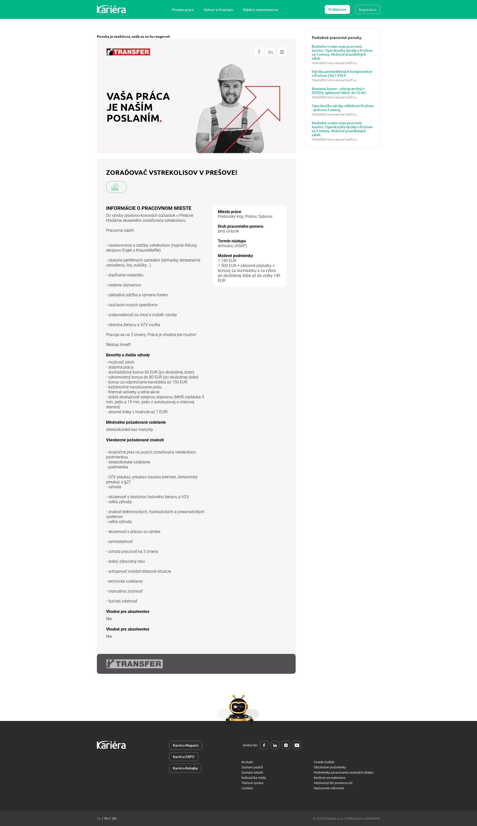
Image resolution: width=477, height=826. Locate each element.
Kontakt (247, 762)
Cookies (247, 788)
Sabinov (265, 216)
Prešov (251, 216)
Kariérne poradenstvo (330, 777)
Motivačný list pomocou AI (333, 783)
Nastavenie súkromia (329, 788)
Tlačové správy (252, 783)
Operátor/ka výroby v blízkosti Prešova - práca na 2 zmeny (342, 108)
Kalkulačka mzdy (253, 777)
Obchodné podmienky (330, 767)
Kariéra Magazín (186, 745)
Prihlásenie (337, 9)
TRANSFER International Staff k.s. (334, 63)
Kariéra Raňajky (185, 768)
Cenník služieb (324, 762)
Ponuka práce (183, 9)
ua (114, 818)
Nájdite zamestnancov (260, 9)
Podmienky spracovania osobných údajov (344, 772)
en (106, 818)
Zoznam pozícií (252, 767)
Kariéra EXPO (184, 756)
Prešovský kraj (230, 216)
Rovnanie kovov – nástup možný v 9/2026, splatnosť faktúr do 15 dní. (339, 91)
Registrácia (367, 9)
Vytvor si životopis (218, 9)
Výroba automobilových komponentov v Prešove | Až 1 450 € (342, 73)
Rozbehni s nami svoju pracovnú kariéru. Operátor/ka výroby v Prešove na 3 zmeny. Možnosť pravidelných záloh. (342, 52)
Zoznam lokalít (252, 772)
